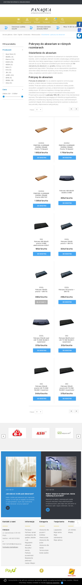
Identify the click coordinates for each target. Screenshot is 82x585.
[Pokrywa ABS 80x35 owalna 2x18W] (66, 178)
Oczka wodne (44, 553)
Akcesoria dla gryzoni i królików (44, 532)
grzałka (52, 66)
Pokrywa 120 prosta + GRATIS (67, 291)
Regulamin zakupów (28, 544)
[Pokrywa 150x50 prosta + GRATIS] (41, 274)
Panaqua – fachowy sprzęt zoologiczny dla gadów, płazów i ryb (30, 535)
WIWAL (9, 80)
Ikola (8, 67)
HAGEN (9, 65)
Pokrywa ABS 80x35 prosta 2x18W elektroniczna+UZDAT (41, 243)
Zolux (9, 83)
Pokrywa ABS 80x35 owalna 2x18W (66, 192)
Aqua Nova (11, 54)
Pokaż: (32, 110)
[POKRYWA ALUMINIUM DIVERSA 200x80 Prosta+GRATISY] (41, 178)
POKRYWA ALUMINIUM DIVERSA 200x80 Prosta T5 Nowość (41, 147)
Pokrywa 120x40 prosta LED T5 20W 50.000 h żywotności (66, 388)
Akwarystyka (36, 35)
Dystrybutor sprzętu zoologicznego (17, 2)
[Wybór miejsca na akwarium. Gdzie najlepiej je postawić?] (61, 472)
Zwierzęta (27, 35)
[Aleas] (40, 433)
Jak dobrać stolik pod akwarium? (20, 494)
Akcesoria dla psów (44, 541)
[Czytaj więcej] (8, 508)
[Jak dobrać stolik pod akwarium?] (21, 472)
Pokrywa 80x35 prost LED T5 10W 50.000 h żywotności (67, 340)
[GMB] (79, 30)
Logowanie (58, 530)
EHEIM (9, 62)
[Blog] (79, 36)
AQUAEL (9, 57)
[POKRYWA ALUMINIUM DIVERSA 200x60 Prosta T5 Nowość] (66, 130)
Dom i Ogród (18, 35)
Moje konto (58, 532)
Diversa (10, 59)
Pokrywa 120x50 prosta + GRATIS (67, 242)
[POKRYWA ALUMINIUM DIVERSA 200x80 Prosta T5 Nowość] (41, 130)
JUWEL (10, 75)
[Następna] (76, 109)
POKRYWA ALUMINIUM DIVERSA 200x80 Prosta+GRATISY (41, 195)
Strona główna (7, 35)
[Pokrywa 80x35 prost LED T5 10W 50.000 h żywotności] (66, 322)
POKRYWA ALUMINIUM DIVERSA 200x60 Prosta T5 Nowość (67, 147)
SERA (9, 78)
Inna (8, 70)
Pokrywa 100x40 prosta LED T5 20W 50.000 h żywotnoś (41, 388)
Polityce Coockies (52, 583)
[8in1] (17, 433)
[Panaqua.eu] (41, 10)
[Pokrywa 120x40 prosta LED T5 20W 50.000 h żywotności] (66, 370)
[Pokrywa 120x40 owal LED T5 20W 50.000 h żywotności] (41, 322)
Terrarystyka (43, 550)
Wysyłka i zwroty (28, 549)
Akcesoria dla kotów (44, 546)
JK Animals (72, 530)
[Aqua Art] (64, 433)
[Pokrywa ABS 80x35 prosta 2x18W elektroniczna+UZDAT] (41, 226)
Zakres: (5, 94)
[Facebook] (41, 570)
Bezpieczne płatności (29, 559)
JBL (8, 72)
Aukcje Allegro (30, 563)
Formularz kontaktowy (10, 547)
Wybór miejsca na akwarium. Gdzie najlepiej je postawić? (60, 495)
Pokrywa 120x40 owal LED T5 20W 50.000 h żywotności (41, 340)
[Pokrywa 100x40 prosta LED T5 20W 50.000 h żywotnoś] (41, 370)
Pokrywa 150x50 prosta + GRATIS (41, 291)
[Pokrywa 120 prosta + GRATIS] (66, 274)
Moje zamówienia (58, 536)
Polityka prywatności (29, 554)
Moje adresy (58, 540)
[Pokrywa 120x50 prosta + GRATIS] (66, 226)
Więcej (70, 532)
